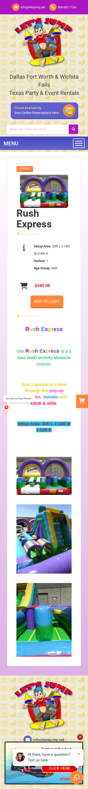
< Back (24, 168)
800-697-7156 (67, 7)
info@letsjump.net (33, 7)
